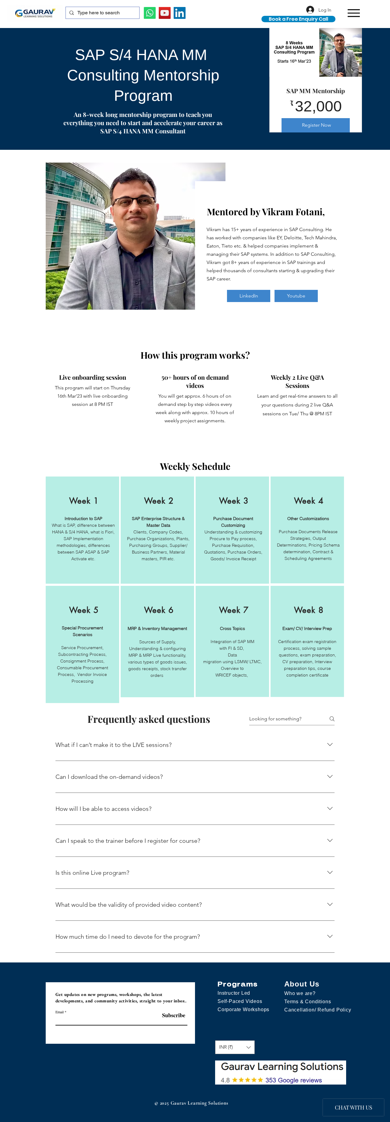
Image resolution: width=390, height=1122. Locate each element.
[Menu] (353, 13)
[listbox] (235, 1047)
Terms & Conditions (307, 1001)
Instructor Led (234, 993)
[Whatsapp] (150, 13)
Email (59, 1012)
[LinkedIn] (180, 13)
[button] (235, 1047)
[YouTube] (165, 13)
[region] (82, 530)
